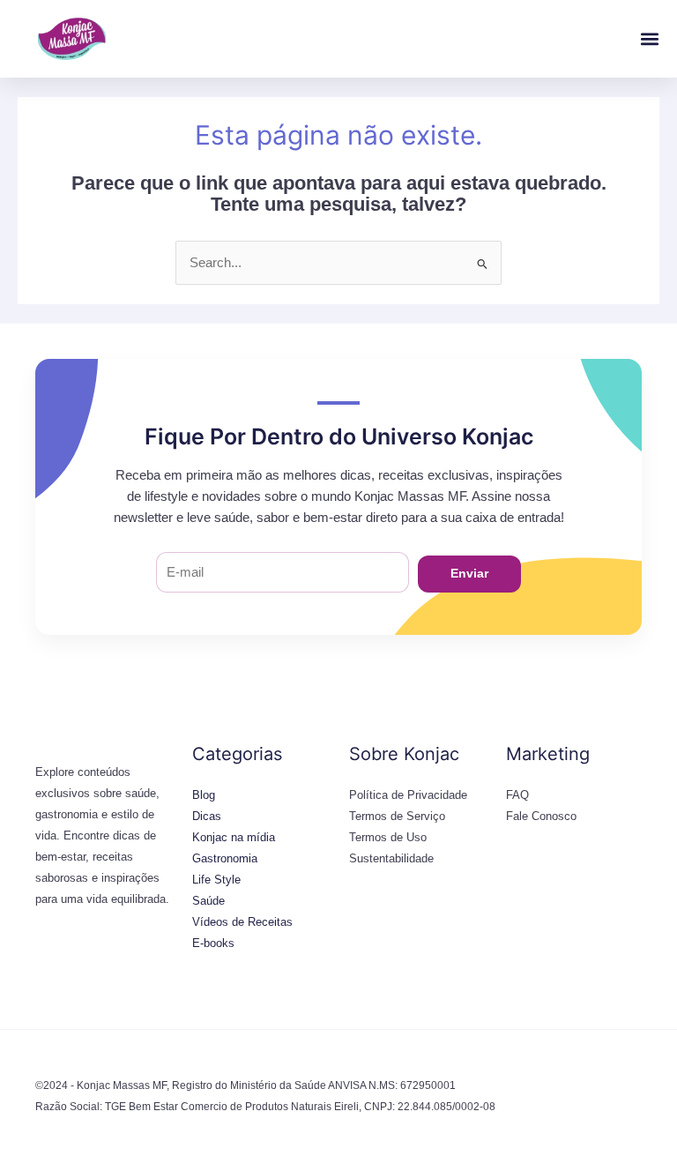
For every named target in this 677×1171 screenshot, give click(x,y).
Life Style (216, 879)
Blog (203, 795)
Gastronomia (224, 858)
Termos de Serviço (397, 816)
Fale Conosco (541, 816)
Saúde (208, 900)
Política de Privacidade (408, 795)
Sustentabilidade (391, 858)
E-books (213, 943)
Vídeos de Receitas (242, 922)
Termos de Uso (388, 837)
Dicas (206, 816)
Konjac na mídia (233, 837)
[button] (649, 39)
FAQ (517, 795)
